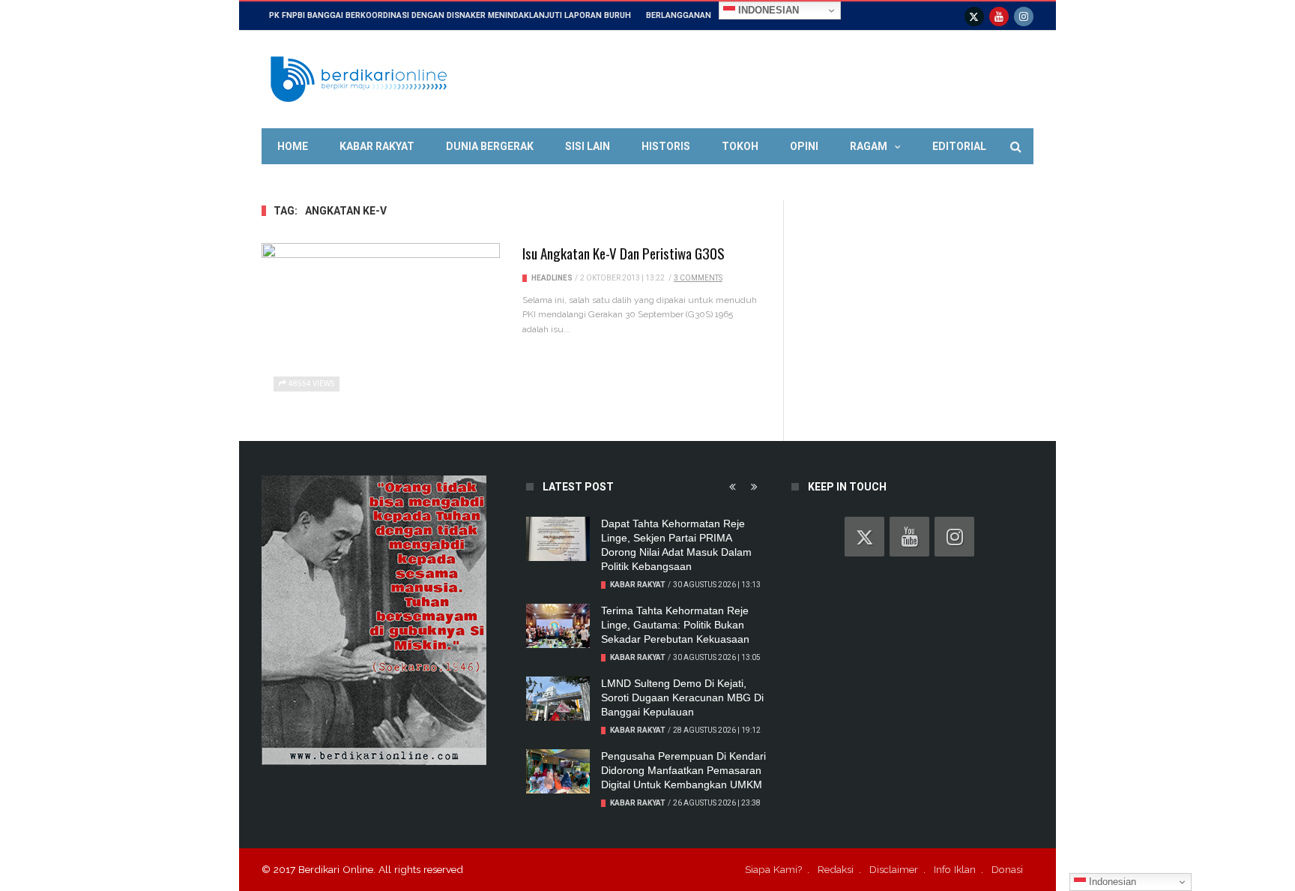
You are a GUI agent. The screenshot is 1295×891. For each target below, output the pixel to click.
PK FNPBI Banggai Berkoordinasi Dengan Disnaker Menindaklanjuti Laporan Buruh (450, 15)
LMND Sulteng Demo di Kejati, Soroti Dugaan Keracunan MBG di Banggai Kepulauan (682, 697)
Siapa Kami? (773, 869)
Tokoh (740, 146)
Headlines (552, 278)
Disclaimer (893, 869)
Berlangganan (678, 15)
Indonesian (767, 10)
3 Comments (698, 278)
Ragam (868, 146)
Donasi (1007, 869)
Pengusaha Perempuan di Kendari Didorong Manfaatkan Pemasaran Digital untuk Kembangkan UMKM (683, 770)
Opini (804, 146)
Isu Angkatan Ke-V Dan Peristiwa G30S (623, 252)
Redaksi (836, 869)
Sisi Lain (587, 146)
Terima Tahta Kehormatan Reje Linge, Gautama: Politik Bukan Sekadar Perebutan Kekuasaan (675, 624)
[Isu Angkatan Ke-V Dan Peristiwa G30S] (381, 324)
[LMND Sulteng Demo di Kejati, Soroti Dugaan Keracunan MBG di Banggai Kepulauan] (558, 699)
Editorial (959, 146)
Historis (666, 146)
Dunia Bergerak (490, 146)
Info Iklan (955, 869)
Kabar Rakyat (376, 146)
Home (292, 146)
